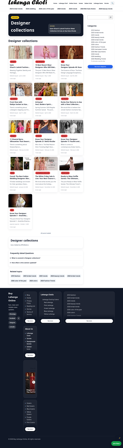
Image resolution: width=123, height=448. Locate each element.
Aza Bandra (65, 99)
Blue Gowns (31, 409)
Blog (28, 295)
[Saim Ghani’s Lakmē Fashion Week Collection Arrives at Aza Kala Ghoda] (20, 52)
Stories (106, 3)
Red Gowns (30, 406)
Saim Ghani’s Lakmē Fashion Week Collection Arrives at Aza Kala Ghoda (19, 66)
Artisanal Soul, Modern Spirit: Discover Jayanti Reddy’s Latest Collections (45, 103)
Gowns (29, 403)
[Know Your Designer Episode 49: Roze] (71, 52)
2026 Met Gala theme (88, 9)
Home (55, 3)
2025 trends (73, 9)
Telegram (12, 322)
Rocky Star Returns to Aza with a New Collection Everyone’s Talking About (71, 103)
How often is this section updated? (24, 263)
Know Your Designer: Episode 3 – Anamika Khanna (18, 214)
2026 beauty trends (105, 9)
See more (30, 321)
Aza (63, 61)
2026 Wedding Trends (98, 59)
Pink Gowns (31, 422)
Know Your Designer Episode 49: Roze (71, 66)
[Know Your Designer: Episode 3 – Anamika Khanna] (20, 200)
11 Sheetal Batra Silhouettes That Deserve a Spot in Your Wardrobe (20, 140)
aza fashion (14, 99)
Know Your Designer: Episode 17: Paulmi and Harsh (70, 140)
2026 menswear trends (99, 49)
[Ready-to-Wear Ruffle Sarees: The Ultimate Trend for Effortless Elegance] (71, 163)
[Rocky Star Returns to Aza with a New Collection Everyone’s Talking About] (71, 89)
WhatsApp (13, 314)
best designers (40, 61)
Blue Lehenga (48, 311)
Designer (13, 61)
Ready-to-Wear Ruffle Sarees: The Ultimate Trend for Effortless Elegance (69, 177)
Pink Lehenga (48, 305)
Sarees (81, 3)
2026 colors (33, 281)
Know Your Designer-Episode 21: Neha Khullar (45, 140)
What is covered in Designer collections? (26, 258)
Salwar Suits (88, 3)
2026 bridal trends (73, 276)
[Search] (110, 17)
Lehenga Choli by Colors (50, 300)
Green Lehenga (49, 308)
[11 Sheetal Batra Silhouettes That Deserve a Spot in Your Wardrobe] (20, 126)
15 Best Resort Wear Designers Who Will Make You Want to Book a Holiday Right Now (45, 66)
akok (12, 210)
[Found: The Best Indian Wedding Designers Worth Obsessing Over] (20, 163)
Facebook (12, 318)
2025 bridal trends (16, 9)
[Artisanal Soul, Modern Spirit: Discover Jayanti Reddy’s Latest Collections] (46, 89)
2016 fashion (15, 276)
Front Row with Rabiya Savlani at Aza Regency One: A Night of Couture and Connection (20, 103)
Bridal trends (65, 173)
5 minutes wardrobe (98, 61)
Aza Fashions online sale (42, 173)
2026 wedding (31, 9)
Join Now (116, 443)
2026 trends (61, 9)
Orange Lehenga (49, 317)
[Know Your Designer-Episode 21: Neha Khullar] (46, 126)
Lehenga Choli (63, 3)
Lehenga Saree (98, 3)
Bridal (12, 173)
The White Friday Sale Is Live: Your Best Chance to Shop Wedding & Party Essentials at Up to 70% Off (45, 177)
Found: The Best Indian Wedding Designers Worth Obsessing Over (20, 177)
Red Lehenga (48, 302)
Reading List (31, 306)
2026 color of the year (46, 9)
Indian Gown (73, 3)
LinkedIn (12, 327)
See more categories (100, 66)
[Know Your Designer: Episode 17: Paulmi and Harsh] (71, 126)
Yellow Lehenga (49, 314)
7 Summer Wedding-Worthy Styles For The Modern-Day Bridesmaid (102, 64)
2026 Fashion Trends (48, 281)
